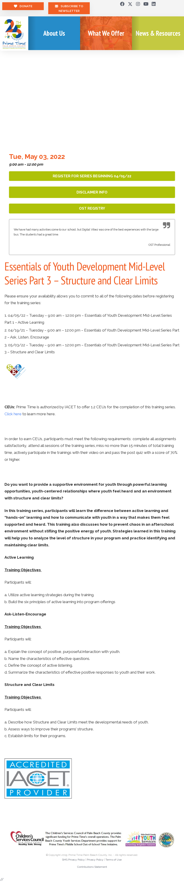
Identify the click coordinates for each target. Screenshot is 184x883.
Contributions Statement (92, 866)
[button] (122, 4)
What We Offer (106, 33)
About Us (54, 33)
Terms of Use (113, 859)
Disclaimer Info (92, 192)
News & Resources (158, 33)
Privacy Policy (95, 859)
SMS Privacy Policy (73, 859)
